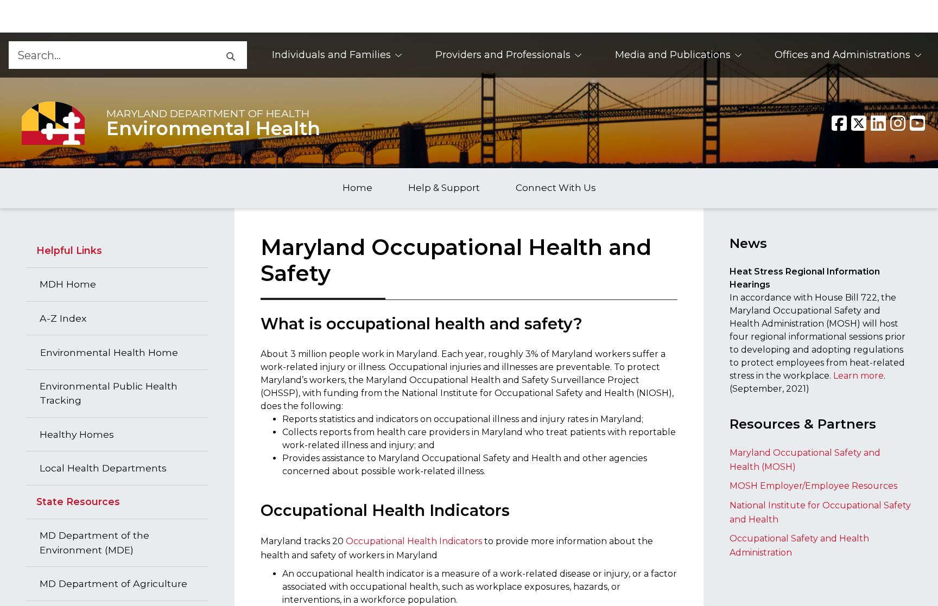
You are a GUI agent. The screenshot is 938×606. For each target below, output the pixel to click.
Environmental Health (213, 128)
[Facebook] (839, 123)
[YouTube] (917, 123)
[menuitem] (337, 55)
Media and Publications (673, 55)
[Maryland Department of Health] (53, 123)
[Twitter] (858, 123)
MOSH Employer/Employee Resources (813, 486)
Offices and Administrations (842, 55)
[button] (230, 55)
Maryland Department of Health (207, 113)
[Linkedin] (878, 123)
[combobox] (111, 55)
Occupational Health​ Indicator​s (414, 541)
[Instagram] (897, 123)
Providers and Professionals (503, 55)
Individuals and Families (331, 55)
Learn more (858, 376)
